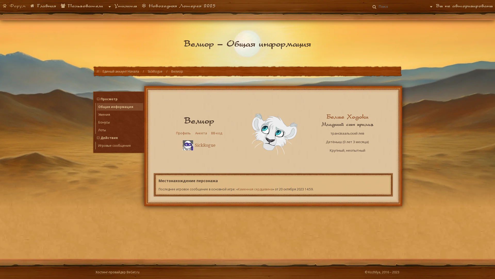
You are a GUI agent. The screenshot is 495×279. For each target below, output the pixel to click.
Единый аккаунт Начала (121, 71)
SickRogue (155, 71)
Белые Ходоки (347, 116)
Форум (16, 6)
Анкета (201, 133)
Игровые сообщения (114, 145)
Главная (45, 6)
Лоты (102, 130)
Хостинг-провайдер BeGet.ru (117, 272)
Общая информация (115, 107)
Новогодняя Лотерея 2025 (181, 6)
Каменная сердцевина (255, 189)
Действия (109, 138)
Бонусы (104, 122)
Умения (104, 114)
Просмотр (109, 99)
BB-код (216, 133)
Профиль (183, 133)
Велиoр (177, 71)
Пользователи (84, 6)
